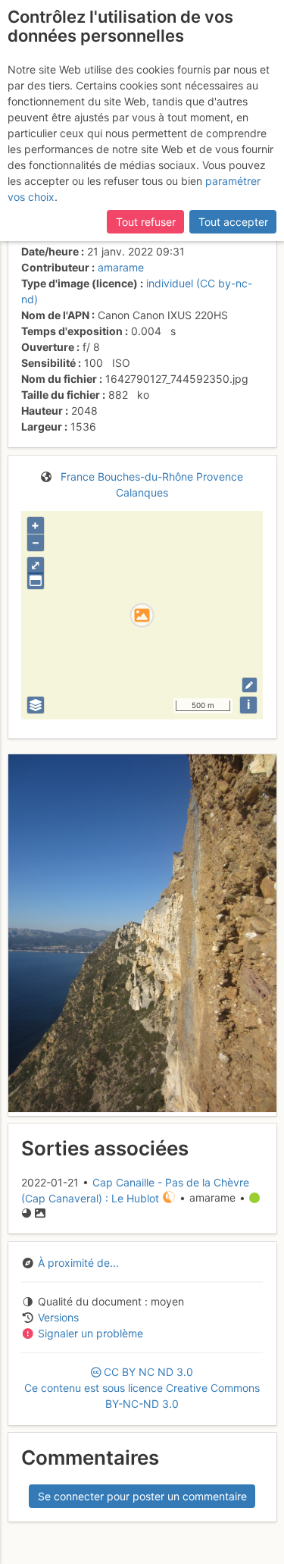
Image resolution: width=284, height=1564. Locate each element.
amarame (121, 267)
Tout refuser (146, 221)
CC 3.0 (142, 1387)
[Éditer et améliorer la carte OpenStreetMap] (249, 685)
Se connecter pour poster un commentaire (142, 1496)
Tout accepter (233, 221)
